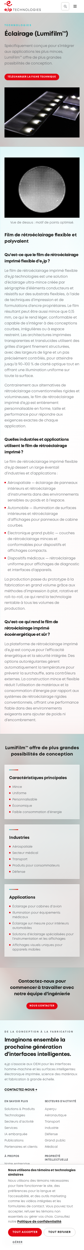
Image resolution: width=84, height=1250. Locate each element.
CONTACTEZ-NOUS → (20, 1089)
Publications (14, 1140)
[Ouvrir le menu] (75, 6)
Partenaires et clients (20, 1147)
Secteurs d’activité (19, 1121)
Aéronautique (56, 1115)
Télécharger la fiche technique (32, 77)
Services (10, 1128)
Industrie (51, 1128)
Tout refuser (59, 1232)
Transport (52, 1121)
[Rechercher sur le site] (65, 6)
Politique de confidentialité (39, 1221)
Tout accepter (25, 1232)
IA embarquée (15, 1134)
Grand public (55, 1140)
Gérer (18, 1242)
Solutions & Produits (19, 1109)
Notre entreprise (17, 1164)
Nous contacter (42, 1006)
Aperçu (50, 1109)
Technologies (14, 1115)
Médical (51, 1147)
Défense (51, 1134)
